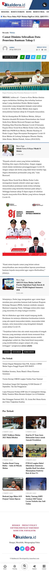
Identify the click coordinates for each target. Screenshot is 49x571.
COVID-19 (7, 352)
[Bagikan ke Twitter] (33, 57)
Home (4, 568)
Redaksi (16, 525)
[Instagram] (27, 549)
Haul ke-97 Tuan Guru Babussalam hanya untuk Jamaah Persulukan (35, 437)
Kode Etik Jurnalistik (24, 531)
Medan (12, 33)
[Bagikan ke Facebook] (28, 57)
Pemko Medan (29, 352)
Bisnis (28, 12)
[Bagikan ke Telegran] (43, 57)
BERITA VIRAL (39, 12)
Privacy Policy (29, 525)
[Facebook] (16, 549)
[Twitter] (21, 549)
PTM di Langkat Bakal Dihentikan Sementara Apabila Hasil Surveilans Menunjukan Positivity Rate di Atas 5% (35, 468)
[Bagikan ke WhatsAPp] (38, 57)
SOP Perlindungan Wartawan (24, 528)
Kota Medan (17, 352)
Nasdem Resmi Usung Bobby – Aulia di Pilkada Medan (12, 465)
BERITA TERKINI (17, 12)
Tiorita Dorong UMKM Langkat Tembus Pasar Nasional (23, 379)
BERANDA (5, 12)
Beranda (6, 33)
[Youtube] (32, 549)
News (44, 47)
